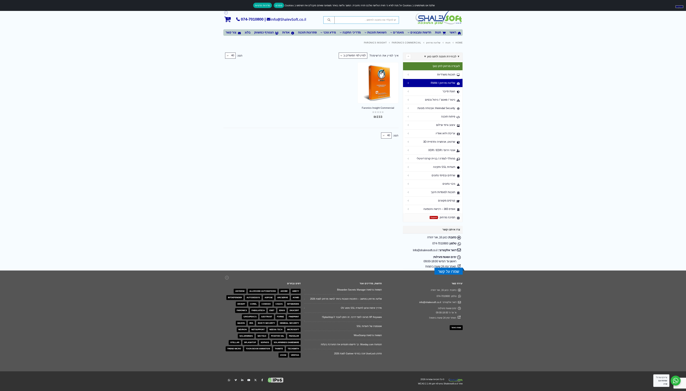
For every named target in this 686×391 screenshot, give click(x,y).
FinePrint (294, 317)
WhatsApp (229, 380)
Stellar (234, 342)
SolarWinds (246, 336)
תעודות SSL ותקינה (444, 166)
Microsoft (293, 329)
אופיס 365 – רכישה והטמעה (439, 208)
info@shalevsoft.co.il (430, 302)
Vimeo (235, 380)
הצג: (240, 55)
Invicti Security (266, 323)
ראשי (452, 32)
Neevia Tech (275, 329)
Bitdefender (235, 297)
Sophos (265, 342)
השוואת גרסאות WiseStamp (368, 335)
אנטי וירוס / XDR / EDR (441, 150)
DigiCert (294, 310)
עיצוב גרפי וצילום (445, 124)
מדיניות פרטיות (262, 5)
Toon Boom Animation (258, 349)
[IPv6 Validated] (276, 380)
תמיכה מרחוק (442, 217)
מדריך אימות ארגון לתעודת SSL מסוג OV (361, 308)
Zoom (283, 355)
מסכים (278, 5)
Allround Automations (262, 291)
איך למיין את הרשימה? (384, 55)
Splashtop (250, 342)
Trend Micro (234, 349)
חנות (438, 32)
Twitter (255, 380)
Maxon (241, 323)
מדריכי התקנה (351, 32)
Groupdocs (250, 317)
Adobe (284, 291)
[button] (408, 56)
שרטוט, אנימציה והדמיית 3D (439, 141)
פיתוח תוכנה (448, 116)
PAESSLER (294, 336)
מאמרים (398, 32)
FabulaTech (258, 310)
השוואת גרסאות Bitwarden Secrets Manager (359, 289)
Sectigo (261, 336)
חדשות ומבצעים (420, 32)
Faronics (242, 310)
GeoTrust (266, 317)
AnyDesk (240, 291)
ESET (271, 310)
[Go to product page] (378, 82)
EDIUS (282, 310)
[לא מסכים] (679, 6)
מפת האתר (456, 327)
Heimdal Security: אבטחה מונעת (436, 108)
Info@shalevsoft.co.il (425, 250)
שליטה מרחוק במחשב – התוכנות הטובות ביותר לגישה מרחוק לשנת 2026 (346, 298)
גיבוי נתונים (449, 183)
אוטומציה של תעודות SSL (369, 326)
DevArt (241, 304)
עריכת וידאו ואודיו (445, 133)
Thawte (279, 349)
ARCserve (282, 297)
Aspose (269, 297)
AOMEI (296, 297)
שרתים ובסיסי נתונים (443, 175)
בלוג (247, 32)
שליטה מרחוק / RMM (443, 82)
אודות (286, 32)
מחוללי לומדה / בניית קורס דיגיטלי (436, 158)
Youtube (249, 380)
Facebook (262, 380)
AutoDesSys (253, 297)
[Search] (329, 20)
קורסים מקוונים (446, 200)
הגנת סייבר (449, 91)
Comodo (266, 304)
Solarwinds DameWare (286, 342)
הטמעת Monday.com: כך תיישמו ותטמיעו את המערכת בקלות (351, 344)
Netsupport (258, 329)
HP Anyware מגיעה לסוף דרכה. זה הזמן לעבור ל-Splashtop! (352, 317)
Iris (251, 323)
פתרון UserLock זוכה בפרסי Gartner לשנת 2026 (358, 353)
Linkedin (242, 380)
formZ (280, 317)
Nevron (242, 329)
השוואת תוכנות (377, 32)
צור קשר (231, 32)
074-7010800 (252, 19)
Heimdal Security (289, 323)
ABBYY (295, 291)
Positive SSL (277, 336)
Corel (253, 304)
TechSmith (293, 349)
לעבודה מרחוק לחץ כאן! (446, 66)
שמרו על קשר (448, 271)
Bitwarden (293, 304)
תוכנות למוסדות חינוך (443, 192)
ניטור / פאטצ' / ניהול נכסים (440, 99)
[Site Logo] (438, 18)
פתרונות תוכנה (307, 32)
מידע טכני (329, 32)
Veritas (295, 355)
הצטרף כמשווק (264, 32)
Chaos (279, 304)
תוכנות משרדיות (446, 74)
